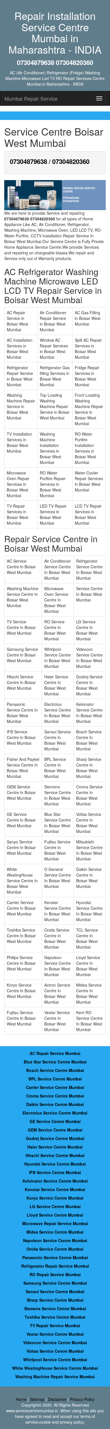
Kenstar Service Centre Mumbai (55, 1189)
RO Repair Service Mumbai (55, 1274)
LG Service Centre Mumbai (55, 1206)
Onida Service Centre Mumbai (55, 1249)
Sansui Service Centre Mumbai (55, 1291)
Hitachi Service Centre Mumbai (55, 1155)
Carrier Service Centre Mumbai (55, 1087)
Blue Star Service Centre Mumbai (55, 1062)
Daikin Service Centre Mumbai (55, 1104)
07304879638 (28, 161)
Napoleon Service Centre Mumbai (55, 1240)
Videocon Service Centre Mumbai (55, 1342)
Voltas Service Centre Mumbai (55, 1351)
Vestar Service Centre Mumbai (55, 1334)
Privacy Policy (82, 1399)
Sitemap (37, 1399)
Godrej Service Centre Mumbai (55, 1138)
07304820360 (70, 161)
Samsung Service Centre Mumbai (55, 1283)
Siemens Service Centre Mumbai (55, 1308)
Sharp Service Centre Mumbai (55, 1300)
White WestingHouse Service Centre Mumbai (55, 1368)
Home (21, 1399)
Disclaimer (57, 1399)
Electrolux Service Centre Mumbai (55, 1113)
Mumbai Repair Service (31, 98)
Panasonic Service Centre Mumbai (55, 1257)
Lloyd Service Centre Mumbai (55, 1215)
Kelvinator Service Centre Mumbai (55, 1181)
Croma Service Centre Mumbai (55, 1096)
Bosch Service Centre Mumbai (55, 1070)
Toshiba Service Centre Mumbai (55, 1317)
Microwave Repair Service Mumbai (55, 1223)
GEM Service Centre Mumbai (55, 1130)
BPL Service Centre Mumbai (55, 1079)
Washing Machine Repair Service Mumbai (55, 1376)
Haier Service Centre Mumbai (55, 1147)
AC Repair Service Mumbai (55, 1053)
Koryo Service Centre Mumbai (55, 1198)
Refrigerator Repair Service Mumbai (55, 1266)
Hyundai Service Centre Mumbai (55, 1164)
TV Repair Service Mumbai (55, 1325)
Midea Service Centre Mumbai (55, 1232)
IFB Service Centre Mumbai (55, 1172)
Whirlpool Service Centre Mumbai (55, 1359)
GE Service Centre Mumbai (55, 1121)
